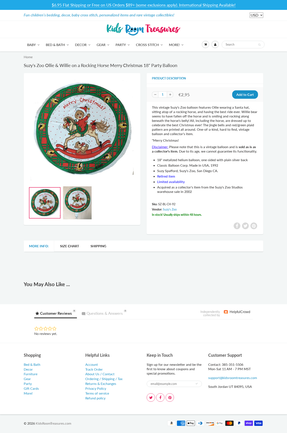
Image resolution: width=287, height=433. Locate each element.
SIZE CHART (69, 246)
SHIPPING (98, 246)
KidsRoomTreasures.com (53, 423)
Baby (31, 45)
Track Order (94, 369)
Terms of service (97, 393)
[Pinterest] (170, 397)
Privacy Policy (95, 388)
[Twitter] (151, 397)
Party (121, 45)
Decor (81, 45)
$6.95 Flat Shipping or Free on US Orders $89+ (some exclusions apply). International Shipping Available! (144, 5)
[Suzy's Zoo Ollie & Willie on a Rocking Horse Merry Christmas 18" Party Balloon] (82, 129)
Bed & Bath (55, 45)
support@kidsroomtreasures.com (232, 378)
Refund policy (95, 398)
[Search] (259, 44)
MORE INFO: (39, 246)
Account (91, 364)
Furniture (30, 374)
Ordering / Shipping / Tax (103, 379)
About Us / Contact (100, 374)
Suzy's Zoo (170, 209)
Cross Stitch (147, 45)
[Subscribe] (196, 383)
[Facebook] (160, 397)
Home (28, 57)
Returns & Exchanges (100, 384)
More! (174, 45)
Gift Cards (31, 388)
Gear (101, 45)
